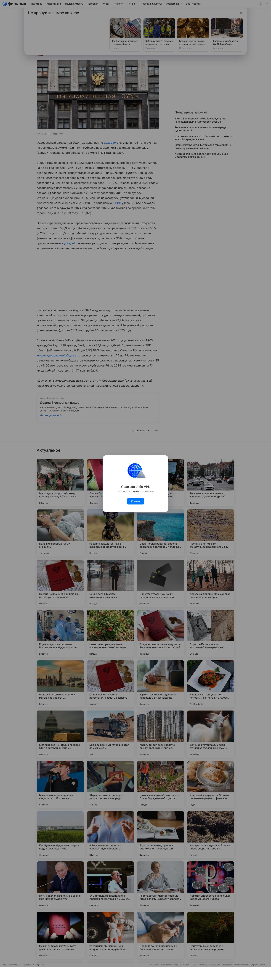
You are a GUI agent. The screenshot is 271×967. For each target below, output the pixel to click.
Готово (135, 501)
